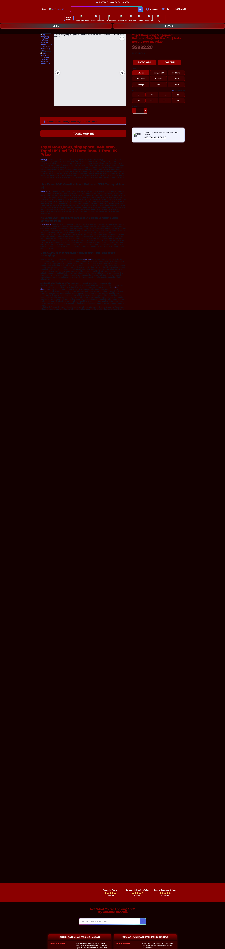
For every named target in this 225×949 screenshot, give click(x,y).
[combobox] (104, 9)
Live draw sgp (46, 191)
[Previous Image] (58, 72)
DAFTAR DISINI (144, 62)
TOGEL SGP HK (83, 133)
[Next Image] (122, 72)
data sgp (87, 259)
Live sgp (43, 160)
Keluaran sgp (45, 224)
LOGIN (56, 26)
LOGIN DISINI (169, 62)
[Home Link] (56, 9)
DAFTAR (169, 26)
